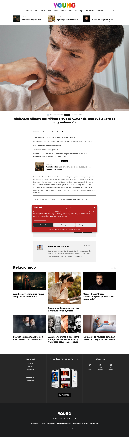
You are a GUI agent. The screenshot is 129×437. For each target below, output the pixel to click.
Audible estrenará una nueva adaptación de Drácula (31, 20)
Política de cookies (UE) (47, 423)
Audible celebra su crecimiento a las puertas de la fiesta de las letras (68, 168)
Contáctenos (94, 423)
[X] (64, 418)
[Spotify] (75, 418)
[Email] (57, 131)
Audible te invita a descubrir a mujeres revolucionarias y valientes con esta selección (63, 339)
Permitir (43, 225)
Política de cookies (54, 229)
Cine (36, 11)
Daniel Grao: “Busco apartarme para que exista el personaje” (102, 20)
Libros (56, 11)
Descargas (30, 380)
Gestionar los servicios (40, 220)
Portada (29, 11)
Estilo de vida (46, 11)
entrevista (71, 137)
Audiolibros (25, 17)
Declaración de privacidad (66, 229)
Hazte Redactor (30, 372)
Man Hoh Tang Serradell (56, 114)
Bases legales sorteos (64, 423)
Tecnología (79, 11)
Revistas (100, 11)
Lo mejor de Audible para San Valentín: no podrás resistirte (99, 338)
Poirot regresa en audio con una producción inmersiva (28, 338)
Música (63, 11)
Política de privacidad (80, 423)
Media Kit (30, 375)
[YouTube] (69, 418)
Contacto (30, 366)
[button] (95, 208)
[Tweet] (48, 131)
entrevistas (45, 199)
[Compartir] (43, 131)
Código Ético (30, 377)
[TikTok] (72, 418)
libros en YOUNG (74, 199)
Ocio (70, 11)
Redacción (30, 369)
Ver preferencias (85, 225)
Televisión (90, 11)
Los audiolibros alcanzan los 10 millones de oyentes (67, 20)
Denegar (64, 225)
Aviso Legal (77, 229)
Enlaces (30, 363)
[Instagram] (67, 418)
